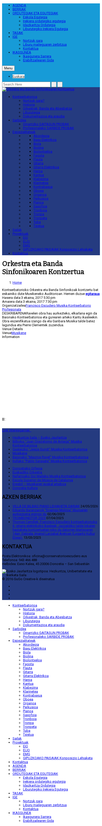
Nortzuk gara (33, 41)
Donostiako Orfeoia (27, 468)
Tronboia (40, 210)
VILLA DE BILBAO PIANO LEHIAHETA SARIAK (46, 506)
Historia (29, 104)
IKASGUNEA (22, 52)
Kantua (38, 175)
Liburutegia (31, 112)
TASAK (18, 33)
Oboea (38, 191)
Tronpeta (40, 218)
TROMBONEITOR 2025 (29, 518)
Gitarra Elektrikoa (46, 167)
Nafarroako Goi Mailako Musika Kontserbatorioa (49, 476)
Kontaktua (30, 48)
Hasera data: (11, 298)
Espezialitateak (24, 132)
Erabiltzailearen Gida (38, 60)
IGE (15, 37)
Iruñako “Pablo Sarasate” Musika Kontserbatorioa (50, 461)
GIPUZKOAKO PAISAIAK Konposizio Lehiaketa (58, 249)
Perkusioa (40, 198)
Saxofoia (40, 206)
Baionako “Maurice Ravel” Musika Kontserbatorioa (50, 457)
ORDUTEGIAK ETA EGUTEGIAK (35, 13)
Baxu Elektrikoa (44, 140)
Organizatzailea (14, 305)
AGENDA (19, 5)
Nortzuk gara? (33, 101)
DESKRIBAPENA (14, 313)
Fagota (38, 155)
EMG (26, 245)
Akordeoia (41, 136)
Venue (7, 333)
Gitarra (38, 163)
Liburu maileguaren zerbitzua (45, 44)
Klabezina (40, 179)
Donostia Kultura (25, 488)
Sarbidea (19, 120)
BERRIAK (19, 9)
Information (11, 337)
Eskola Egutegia (35, 17)
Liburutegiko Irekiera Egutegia (45, 29)
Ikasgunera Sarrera (37, 56)
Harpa (38, 171)
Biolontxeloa (42, 151)
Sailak (17, 230)
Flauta (38, 159)
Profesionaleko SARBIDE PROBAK (48, 128)
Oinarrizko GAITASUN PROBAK (46, 124)
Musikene (19, 333)
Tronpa (38, 214)
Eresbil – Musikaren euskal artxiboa (39, 484)
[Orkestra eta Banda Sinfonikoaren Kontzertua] (38, 89)
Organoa (40, 195)
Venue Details (12, 329)
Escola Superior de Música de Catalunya (43, 480)
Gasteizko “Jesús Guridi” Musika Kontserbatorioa (50, 449)
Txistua (38, 226)
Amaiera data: (12, 302)
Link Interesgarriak (16, 430)
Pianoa (38, 202)
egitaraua (93, 294)
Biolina (38, 148)
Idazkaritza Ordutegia (39, 25)
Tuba (37, 222)
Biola (37, 144)
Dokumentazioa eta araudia (44, 116)
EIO (25, 238)
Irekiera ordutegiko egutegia (44, 21)
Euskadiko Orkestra (27, 472)
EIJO (26, 241)
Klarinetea (40, 183)
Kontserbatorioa (25, 97)
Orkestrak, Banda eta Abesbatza (47, 108)
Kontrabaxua (43, 187)
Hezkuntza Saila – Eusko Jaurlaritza (40, 437)
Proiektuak (21, 234)
